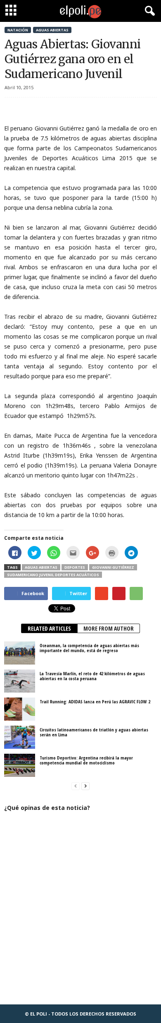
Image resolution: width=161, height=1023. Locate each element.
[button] (148, 11)
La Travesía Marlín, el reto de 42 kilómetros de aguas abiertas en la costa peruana (92, 675)
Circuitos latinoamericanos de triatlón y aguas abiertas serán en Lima (94, 732)
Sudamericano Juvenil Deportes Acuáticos (53, 574)
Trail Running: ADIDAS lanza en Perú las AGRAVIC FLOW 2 (95, 701)
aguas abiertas (41, 567)
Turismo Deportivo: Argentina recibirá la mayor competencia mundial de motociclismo (86, 760)
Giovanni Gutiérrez (113, 567)
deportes (74, 567)
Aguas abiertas (52, 30)
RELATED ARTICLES (49, 628)
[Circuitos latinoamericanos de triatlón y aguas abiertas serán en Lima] (19, 737)
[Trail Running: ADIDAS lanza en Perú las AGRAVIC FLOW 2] (19, 709)
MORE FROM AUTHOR (108, 628)
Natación (17, 30)
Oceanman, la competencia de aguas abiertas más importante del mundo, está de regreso (89, 647)
